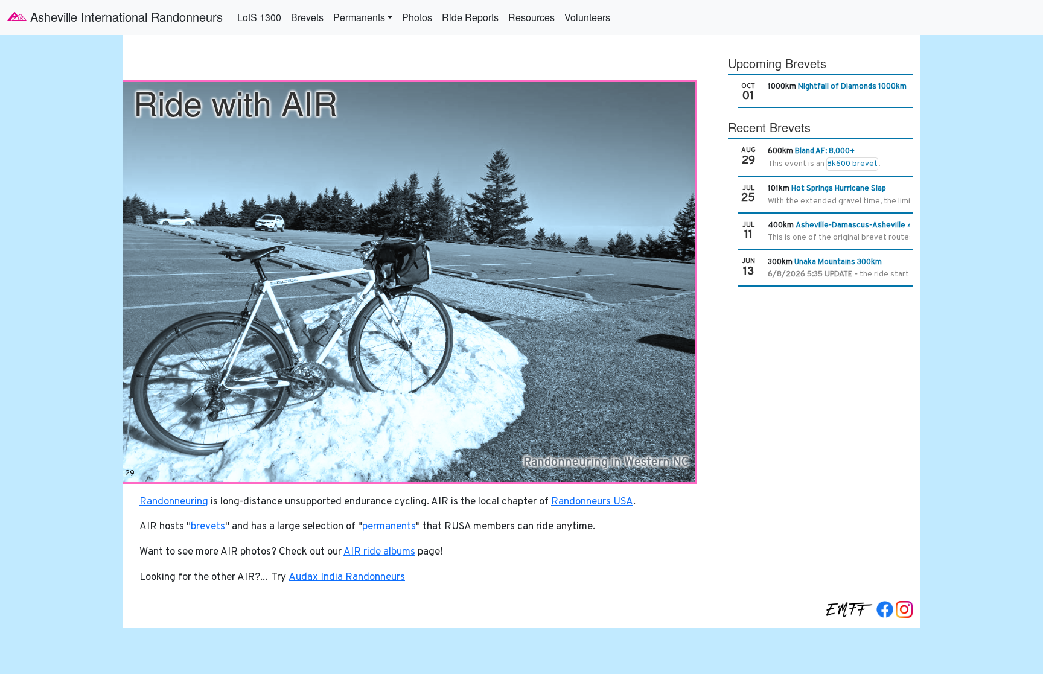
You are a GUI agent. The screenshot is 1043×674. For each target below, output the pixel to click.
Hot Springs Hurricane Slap (838, 189)
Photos (417, 17)
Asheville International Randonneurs (125, 16)
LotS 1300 (259, 17)
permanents (389, 526)
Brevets (307, 17)
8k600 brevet (852, 164)
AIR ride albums (379, 552)
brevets (208, 526)
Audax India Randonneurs (347, 577)
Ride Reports (470, 17)
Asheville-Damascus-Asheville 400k (861, 225)
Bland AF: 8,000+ (825, 151)
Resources (531, 17)
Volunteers (587, 17)
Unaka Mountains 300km (838, 262)
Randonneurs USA (592, 502)
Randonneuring (173, 502)
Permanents (359, 17)
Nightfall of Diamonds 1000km (852, 87)
